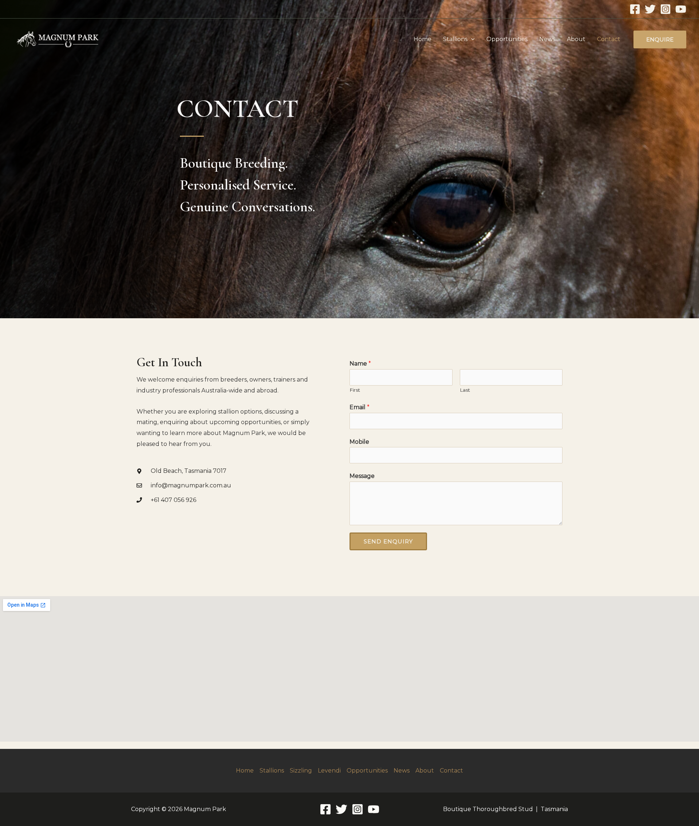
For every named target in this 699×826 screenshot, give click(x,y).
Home (422, 39)
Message (362, 475)
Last (465, 390)
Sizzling (301, 770)
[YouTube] (680, 9)
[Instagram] (665, 9)
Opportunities (507, 39)
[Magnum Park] (57, 38)
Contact (608, 39)
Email (360, 407)
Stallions (455, 39)
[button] (471, 39)
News (547, 39)
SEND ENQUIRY (388, 541)
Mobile (359, 441)
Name (360, 363)
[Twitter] (650, 9)
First (355, 390)
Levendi (329, 770)
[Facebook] (634, 9)
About (576, 39)
